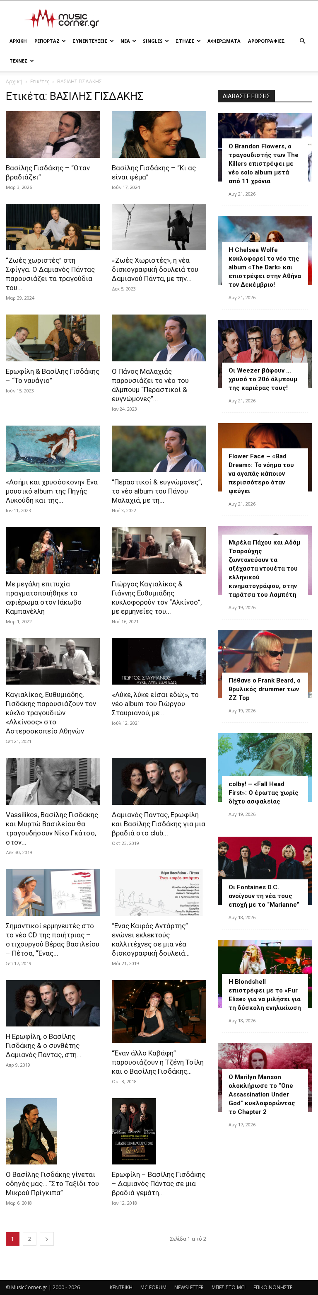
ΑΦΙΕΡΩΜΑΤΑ (224, 41)
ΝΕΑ (125, 41)
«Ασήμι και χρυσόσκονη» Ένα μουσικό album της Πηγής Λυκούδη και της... (52, 491)
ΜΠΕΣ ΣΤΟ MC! (229, 1287)
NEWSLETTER (189, 1287)
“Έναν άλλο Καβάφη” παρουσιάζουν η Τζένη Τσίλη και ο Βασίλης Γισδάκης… (158, 1062)
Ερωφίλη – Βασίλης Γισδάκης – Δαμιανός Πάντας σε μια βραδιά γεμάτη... (158, 1183)
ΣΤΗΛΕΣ (185, 41)
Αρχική (14, 81)
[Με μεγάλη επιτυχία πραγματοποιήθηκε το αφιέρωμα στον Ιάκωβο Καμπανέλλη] (53, 550)
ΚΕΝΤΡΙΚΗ (121, 1287)
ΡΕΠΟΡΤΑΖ (47, 41)
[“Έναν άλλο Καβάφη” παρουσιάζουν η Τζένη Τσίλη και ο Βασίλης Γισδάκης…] (159, 1011)
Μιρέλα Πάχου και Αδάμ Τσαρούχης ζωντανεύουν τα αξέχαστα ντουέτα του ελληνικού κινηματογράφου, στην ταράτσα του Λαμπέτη (264, 568)
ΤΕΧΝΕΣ (19, 61)
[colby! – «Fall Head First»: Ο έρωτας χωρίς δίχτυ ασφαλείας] (265, 767)
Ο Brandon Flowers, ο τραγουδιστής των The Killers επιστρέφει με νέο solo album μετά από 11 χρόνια (264, 164)
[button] (302, 41)
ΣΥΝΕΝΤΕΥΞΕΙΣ (90, 41)
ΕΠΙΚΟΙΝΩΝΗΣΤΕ (272, 1287)
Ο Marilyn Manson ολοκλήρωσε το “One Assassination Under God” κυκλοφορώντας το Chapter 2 (262, 1094)
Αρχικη (18, 41)
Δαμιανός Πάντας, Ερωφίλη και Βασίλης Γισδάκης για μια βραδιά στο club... (158, 824)
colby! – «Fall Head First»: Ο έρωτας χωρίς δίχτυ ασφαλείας (264, 792)
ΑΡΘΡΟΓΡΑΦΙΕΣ (266, 41)
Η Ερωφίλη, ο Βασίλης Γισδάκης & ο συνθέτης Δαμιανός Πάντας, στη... (44, 1045)
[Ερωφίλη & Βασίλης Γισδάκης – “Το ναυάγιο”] (53, 338)
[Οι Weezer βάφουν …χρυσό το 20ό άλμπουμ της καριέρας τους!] (265, 354)
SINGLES (153, 41)
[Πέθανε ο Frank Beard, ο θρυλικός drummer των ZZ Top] (265, 664)
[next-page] (47, 1239)
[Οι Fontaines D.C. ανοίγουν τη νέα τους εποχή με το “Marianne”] (265, 871)
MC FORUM (153, 1287)
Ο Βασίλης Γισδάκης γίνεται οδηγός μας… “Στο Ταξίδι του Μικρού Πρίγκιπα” (52, 1183)
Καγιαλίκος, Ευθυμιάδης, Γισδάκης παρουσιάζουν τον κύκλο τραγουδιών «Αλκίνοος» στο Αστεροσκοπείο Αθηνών (51, 712)
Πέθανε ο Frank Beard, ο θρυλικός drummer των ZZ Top (265, 689)
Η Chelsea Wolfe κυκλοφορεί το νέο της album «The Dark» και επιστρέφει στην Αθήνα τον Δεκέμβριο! (265, 267)
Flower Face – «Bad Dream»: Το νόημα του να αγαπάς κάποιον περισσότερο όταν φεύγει (261, 474)
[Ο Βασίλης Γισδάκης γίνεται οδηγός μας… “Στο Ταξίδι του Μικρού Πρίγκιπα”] (53, 1131)
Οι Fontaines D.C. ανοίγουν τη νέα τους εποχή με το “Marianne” (264, 896)
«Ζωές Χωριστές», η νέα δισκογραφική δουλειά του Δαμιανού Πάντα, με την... (155, 269)
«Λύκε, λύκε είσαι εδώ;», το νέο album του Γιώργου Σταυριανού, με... (155, 703)
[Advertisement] (215, 18)
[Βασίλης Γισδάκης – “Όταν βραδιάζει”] (53, 134)
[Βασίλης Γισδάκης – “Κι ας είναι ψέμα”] (159, 134)
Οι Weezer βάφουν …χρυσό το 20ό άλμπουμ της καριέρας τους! (263, 379)
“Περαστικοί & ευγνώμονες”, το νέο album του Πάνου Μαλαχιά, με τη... (157, 491)
